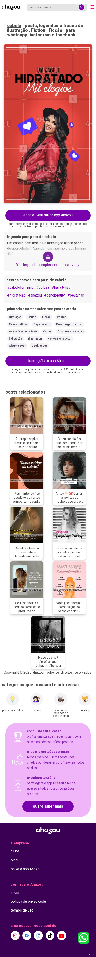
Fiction (38, 30)
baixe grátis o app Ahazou (48, 361)
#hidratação (16, 295)
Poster (61, 317)
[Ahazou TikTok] (50, 935)
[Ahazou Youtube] (61, 935)
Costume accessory (70, 331)
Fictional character (59, 338)
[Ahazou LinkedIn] (38, 935)
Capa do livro (41, 324)
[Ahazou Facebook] (26, 935)
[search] (81, 7)
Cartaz (47, 331)
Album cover (17, 345)
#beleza (42, 287)
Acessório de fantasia (23, 331)
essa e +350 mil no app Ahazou (48, 215)
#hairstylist (61, 287)
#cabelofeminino (20, 287)
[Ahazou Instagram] (15, 935)
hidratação (15, 338)
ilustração (18, 30)
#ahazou (35, 295)
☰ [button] (92, 7)
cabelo (14, 25)
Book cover (39, 345)
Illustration (35, 338)
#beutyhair (75, 295)
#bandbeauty (54, 295)
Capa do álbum (18, 324)
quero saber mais (48, 806)
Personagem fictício (69, 324)
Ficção (56, 30)
